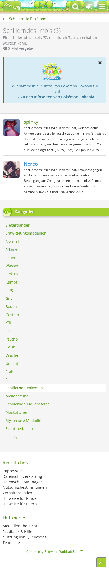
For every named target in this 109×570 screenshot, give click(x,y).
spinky (31, 122)
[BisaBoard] (12, 6)
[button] (102, 6)
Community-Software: (54, 551)
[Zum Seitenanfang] (101, 562)
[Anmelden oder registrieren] (89, 6)
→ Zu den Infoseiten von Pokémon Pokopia (55, 96)
